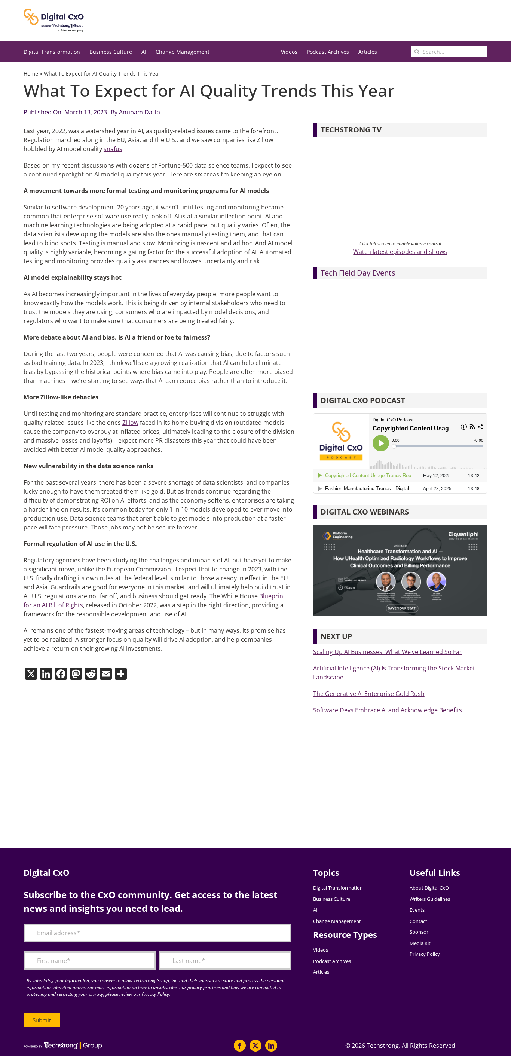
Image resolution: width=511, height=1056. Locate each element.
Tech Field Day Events (358, 273)
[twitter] (255, 1046)
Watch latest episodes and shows (400, 252)
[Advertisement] (248, 788)
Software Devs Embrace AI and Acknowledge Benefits (387, 710)
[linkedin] (271, 1046)
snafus (113, 149)
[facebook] (240, 1046)
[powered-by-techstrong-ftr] (63, 1045)
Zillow (130, 422)
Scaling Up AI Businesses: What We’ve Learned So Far (387, 652)
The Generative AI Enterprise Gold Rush (369, 694)
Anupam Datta (139, 112)
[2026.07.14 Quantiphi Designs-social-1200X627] (400, 528)
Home (31, 73)
